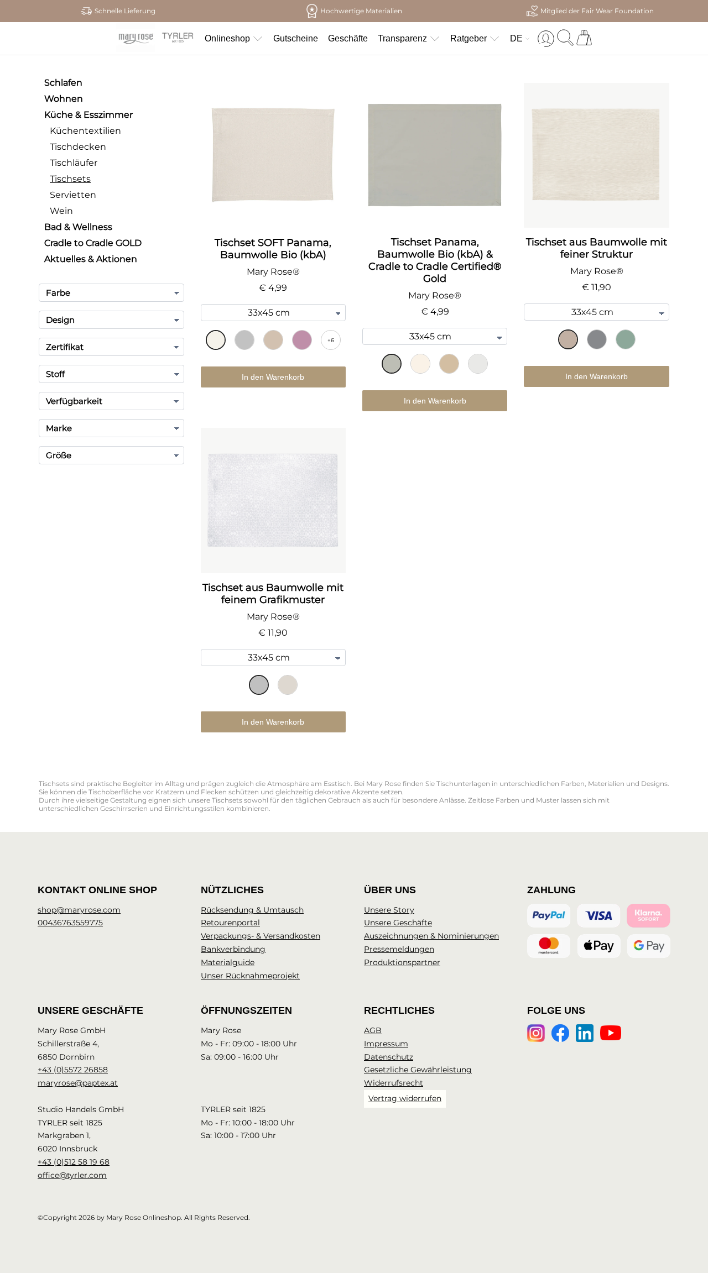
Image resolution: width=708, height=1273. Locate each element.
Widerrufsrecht (393, 1083)
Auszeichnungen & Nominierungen (431, 936)
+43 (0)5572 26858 (73, 1070)
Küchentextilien (85, 130)
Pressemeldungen (399, 949)
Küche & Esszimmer (88, 114)
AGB (373, 1030)
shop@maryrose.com (79, 910)
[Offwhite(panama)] (216, 340)
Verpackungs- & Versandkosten (260, 936)
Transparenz (402, 38)
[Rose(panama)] (302, 340)
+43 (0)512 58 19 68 (74, 1162)
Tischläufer (73, 163)
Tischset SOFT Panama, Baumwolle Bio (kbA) (273, 249)
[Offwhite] (288, 685)
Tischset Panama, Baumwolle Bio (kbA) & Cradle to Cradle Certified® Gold (435, 260)
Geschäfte (348, 38)
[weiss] (478, 364)
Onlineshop (227, 38)
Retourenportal (230, 923)
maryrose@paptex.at (78, 1083)
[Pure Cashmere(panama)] (273, 340)
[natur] (449, 364)
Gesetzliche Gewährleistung (418, 1070)
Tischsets (70, 179)
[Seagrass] (626, 339)
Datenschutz (388, 1057)
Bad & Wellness (78, 227)
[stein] (392, 364)
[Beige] (568, 339)
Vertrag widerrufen (404, 1098)
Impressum (386, 1044)
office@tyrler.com (72, 1175)
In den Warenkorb (273, 377)
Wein (61, 211)
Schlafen (63, 82)
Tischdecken (78, 147)
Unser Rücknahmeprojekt (250, 976)
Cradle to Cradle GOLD (93, 243)
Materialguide (227, 962)
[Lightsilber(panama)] (244, 340)
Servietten (73, 195)
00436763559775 (70, 923)
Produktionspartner (402, 962)
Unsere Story (389, 910)
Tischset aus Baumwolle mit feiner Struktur (596, 248)
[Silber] (259, 685)
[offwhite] (420, 364)
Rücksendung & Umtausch (252, 910)
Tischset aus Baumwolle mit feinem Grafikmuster (272, 594)
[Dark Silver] (597, 339)
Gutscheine (295, 38)
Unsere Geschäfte (398, 923)
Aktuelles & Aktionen (90, 259)
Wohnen (63, 98)
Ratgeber (468, 38)
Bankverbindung (233, 949)
